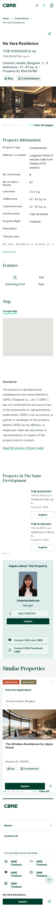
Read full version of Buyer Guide (23, 448)
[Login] (44, 5)
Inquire (42, 514)
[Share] (50, 786)
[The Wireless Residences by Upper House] (4, 786)
